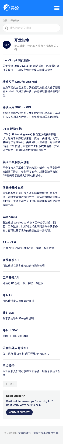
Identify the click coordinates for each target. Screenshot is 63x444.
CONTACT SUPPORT (19, 412)
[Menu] (56, 8)
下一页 (9, 384)
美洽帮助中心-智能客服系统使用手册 (38, 432)
